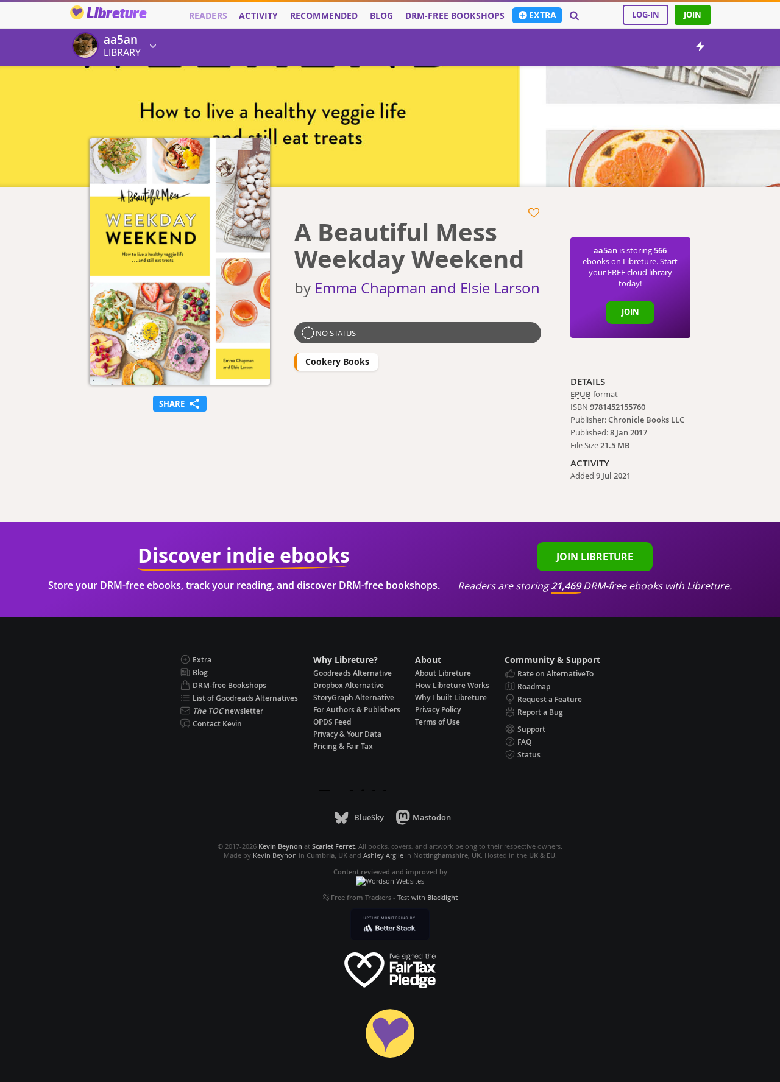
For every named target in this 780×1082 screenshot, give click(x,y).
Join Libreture (594, 556)
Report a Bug (540, 712)
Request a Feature (549, 699)
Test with (427, 897)
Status (529, 755)
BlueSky (368, 817)
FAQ (524, 742)
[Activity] (700, 48)
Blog (382, 16)
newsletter (228, 711)
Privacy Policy (438, 709)
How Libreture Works (452, 685)
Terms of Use (437, 722)
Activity (258, 16)
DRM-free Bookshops (455, 16)
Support (531, 729)
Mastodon (432, 817)
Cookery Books (337, 362)
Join (692, 14)
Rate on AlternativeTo (555, 674)
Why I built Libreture (451, 697)
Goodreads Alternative (352, 673)
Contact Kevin (217, 723)
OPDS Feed (332, 722)
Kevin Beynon (275, 855)
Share (180, 402)
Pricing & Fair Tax (343, 746)
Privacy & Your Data (347, 734)
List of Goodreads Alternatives (245, 698)
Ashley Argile (383, 855)
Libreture (116, 14)
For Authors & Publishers (356, 709)
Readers (208, 16)
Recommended (324, 16)
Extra (542, 15)
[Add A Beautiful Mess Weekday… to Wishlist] (534, 213)
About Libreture (443, 673)
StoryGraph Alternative (353, 697)
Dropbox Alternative (348, 685)
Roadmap (533, 686)
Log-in (645, 14)
